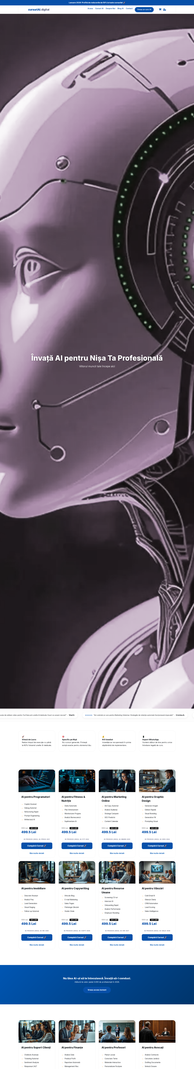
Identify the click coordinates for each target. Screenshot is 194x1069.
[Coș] (160, 9)
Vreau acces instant (97, 990)
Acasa (90, 8)
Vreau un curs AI (144, 9)
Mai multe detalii (37, 853)
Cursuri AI (99, 8)
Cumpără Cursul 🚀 (36, 846)
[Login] (164, 9)
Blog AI (121, 8)
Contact (129, 8)
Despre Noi (110, 8)
